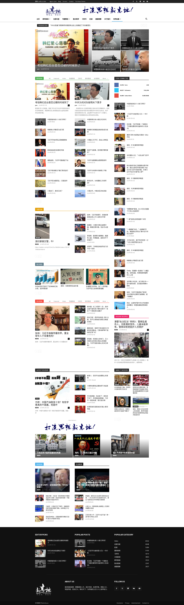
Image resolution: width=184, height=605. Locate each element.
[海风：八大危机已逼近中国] (92, 444)
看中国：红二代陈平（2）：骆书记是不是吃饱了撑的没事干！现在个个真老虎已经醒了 (97, 309)
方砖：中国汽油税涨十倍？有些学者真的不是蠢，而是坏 (52, 403)
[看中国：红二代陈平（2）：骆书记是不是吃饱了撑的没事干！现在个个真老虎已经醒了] (80, 309)
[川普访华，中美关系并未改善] (80, 193)
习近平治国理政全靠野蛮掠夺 (96, 160)
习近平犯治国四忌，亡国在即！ (57, 181)
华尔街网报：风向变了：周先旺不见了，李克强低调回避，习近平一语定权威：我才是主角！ (97, 398)
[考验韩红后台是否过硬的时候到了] (63, 47)
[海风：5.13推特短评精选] (119, 201)
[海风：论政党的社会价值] (72, 276)
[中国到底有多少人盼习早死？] (135, 39)
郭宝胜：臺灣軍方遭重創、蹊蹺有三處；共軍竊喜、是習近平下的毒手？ (97, 238)
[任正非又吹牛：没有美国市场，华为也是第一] (52, 480)
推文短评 (76, 19)
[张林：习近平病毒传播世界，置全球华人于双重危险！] (52, 318)
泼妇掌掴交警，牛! (44, 241)
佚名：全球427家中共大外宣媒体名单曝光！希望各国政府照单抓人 (138, 305)
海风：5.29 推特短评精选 (135, 188)
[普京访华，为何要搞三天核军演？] (80, 183)
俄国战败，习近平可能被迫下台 (57, 160)
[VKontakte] (143, 1)
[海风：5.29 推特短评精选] (119, 191)
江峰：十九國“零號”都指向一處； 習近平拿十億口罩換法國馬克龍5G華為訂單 (92, 485)
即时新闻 (46, 19)
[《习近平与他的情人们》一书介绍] (119, 116)
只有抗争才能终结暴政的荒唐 (48, 453)
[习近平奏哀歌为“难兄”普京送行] (40, 173)
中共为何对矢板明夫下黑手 (88, 102)
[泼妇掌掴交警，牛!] (52, 226)
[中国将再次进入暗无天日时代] (106, 61)
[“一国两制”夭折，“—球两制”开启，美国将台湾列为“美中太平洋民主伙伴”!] (119, 232)
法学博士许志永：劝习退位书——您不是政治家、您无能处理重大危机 (137, 284)
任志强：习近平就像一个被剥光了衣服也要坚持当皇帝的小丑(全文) (137, 126)
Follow (146, 90)
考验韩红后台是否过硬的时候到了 (52, 102)
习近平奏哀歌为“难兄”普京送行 (57, 170)
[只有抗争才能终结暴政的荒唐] (54, 443)
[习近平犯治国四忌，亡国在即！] (40, 183)
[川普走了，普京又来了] (40, 193)
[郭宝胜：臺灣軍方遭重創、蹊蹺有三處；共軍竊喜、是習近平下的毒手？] (80, 238)
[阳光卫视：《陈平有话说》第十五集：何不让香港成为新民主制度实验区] (80, 320)
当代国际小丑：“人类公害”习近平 (138, 155)
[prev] (142, 25)
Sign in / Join (53, 1)
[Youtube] (147, 1)
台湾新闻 (96, 78)
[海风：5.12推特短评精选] (119, 181)
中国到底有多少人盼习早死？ (57, 119)
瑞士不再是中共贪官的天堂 (124, 453)
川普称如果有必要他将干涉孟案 (97, 386)
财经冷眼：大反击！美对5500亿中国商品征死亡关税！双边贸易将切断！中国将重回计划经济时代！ (58, 498)
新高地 (37, 244)
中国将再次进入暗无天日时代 (96, 119)
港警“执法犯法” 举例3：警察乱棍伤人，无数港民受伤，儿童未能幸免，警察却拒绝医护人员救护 (131, 324)
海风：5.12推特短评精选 (135, 178)
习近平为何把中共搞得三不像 (96, 170)
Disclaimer (120, 603)
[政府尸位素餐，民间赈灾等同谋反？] (80, 152)
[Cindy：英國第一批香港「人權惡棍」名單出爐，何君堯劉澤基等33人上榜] (119, 273)
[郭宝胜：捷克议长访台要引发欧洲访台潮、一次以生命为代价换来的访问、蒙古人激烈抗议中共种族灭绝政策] (79, 498)
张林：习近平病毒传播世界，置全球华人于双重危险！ (52, 334)
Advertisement (135, 603)
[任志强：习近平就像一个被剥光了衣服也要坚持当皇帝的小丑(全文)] (119, 127)
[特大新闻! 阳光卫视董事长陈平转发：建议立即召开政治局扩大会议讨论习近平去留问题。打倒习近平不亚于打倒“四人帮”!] (119, 168)
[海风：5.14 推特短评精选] (119, 253)
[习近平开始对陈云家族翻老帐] (40, 142)
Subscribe (145, 95)
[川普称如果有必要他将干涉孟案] (80, 387)
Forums (65, 1)
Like (147, 85)
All (49, 78)
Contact (71, 1)
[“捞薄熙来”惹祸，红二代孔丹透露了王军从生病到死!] (119, 211)
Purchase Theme (80, 1)
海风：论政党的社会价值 (69, 286)
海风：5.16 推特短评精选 (135, 145)
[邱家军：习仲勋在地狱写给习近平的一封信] (80, 249)
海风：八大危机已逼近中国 (86, 453)
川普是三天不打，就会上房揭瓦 (97, 140)
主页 (38, 19)
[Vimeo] (140, 1)
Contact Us (145, 603)
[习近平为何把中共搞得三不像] (80, 173)
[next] (145, 25)
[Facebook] (133, 1)
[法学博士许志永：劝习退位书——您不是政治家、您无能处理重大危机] (119, 284)
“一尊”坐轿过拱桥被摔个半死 (136, 219)
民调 (90, 19)
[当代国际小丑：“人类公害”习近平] (119, 158)
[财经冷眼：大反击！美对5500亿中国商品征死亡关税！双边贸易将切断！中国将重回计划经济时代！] (39, 498)
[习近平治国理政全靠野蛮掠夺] (80, 163)
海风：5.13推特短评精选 (135, 199)
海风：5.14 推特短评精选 (135, 250)
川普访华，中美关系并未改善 (96, 191)
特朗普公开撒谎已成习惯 (55, 130)
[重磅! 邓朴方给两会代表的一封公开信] (119, 137)
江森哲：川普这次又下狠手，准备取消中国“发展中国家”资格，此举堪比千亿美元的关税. (57, 508)
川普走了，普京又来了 (54, 191)
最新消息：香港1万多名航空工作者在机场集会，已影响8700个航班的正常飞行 (98, 330)
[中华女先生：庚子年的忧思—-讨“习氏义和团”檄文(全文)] (119, 242)
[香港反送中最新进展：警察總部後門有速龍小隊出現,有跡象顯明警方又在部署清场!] (141, 380)
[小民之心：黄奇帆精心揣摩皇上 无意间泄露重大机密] (79, 508)
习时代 (84, 19)
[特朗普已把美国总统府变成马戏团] (80, 132)
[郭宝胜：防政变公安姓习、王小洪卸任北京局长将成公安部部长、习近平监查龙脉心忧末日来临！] (80, 341)
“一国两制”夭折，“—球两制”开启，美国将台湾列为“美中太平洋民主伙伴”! (75, 25)
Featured (56, 78)
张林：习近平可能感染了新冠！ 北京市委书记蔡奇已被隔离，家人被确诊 (137, 294)
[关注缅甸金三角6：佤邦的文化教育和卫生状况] (122, 380)
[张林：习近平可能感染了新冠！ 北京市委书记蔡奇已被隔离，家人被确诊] (119, 295)
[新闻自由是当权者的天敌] (40, 152)
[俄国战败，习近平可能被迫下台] (40, 163)
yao (38, 69)
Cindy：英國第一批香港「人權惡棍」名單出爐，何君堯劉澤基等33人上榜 (138, 273)
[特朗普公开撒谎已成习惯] (135, 61)
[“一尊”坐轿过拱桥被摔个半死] (119, 222)
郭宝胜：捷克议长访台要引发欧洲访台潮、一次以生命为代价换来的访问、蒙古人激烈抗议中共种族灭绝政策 (97, 498)
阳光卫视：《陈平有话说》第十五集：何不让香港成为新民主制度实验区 (98, 319)
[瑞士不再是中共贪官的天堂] (130, 444)
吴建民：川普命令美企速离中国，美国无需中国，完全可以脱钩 (97, 227)
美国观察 (98, 19)
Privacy (127, 603)
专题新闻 (72, 78)
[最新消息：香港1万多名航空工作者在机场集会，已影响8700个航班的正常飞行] (80, 330)
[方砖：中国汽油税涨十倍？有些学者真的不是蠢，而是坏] (52, 387)
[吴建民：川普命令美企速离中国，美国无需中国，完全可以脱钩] (80, 227)
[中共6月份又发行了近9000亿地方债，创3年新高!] (46, 277)
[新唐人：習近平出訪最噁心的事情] (80, 378)
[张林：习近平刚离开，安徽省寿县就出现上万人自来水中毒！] (80, 217)
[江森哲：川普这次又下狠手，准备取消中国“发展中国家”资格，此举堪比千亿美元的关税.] (39, 508)
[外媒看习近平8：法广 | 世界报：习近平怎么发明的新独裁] (97, 277)
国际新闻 (117, 384)
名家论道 (56, 19)
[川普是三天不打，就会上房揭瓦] (80, 142)
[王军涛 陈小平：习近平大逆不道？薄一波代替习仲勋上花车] (79, 517)
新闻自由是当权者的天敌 (55, 150)
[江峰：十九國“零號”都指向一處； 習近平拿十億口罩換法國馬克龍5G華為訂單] (92, 480)
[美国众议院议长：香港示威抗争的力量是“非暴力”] (122, 401)
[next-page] (40, 201)
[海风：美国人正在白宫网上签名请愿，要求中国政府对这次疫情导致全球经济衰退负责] (141, 401)
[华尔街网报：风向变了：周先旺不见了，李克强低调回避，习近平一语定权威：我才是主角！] (80, 398)
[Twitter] (136, 1)
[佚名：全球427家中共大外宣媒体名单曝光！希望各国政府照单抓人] (119, 305)
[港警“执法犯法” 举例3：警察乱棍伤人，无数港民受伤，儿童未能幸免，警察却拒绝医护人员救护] (131, 345)
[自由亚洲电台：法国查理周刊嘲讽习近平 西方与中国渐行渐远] (39, 519)
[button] (146, 19)
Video (64, 78)
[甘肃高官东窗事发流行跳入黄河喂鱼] (80, 409)
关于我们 (107, 19)
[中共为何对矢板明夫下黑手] (106, 39)
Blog (59, 1)
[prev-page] (36, 201)
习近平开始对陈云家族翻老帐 (57, 140)
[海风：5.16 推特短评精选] (119, 147)
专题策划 (65, 19)
